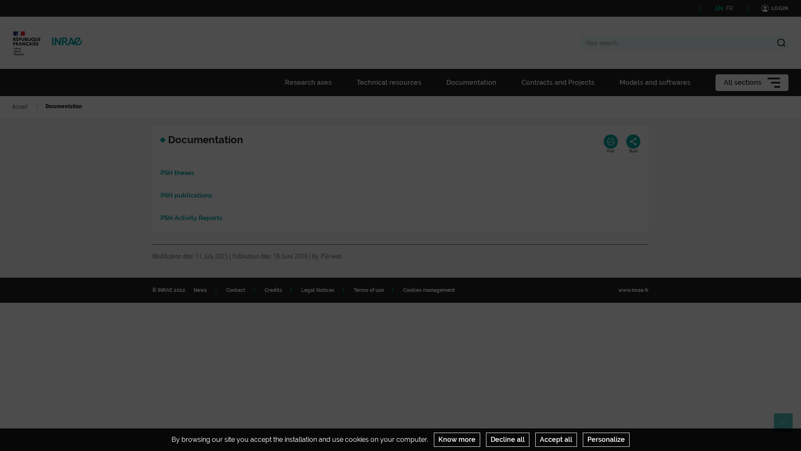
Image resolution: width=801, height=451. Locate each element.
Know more (457, 439)
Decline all (508, 439)
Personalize (606, 439)
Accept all (556, 439)
